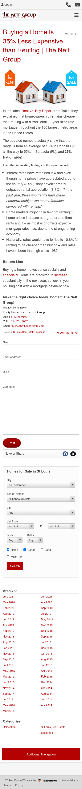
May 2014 (9, 705)
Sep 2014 (8, 693)
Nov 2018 (8, 636)
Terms (7, 785)
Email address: (12, 357)
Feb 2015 (47, 676)
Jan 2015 (8, 682)
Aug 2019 (8, 613)
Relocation (9, 727)
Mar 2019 (47, 625)
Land (48, 550)
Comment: (9, 386)
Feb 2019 (8, 631)
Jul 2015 (8, 665)
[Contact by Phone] (68, 4)
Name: (7, 342)
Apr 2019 (8, 625)
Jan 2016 (8, 648)
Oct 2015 (46, 653)
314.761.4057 (19, 321)
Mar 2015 (8, 676)
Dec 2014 (47, 682)
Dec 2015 (47, 648)
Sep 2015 (8, 659)
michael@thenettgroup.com (27, 326)
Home (14, 550)
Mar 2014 (8, 711)
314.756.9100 (19, 316)
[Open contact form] (77, 4)
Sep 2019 (47, 608)
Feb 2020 (8, 608)
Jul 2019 (46, 613)
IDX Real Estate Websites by (20, 780)
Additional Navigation (41, 754)
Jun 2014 (46, 699)
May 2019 (47, 619)
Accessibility (68, 780)
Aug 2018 (8, 642)
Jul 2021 (8, 596)
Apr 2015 (46, 671)
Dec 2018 (47, 631)
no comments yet (66, 332)
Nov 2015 (8, 653)
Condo (31, 550)
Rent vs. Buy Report (37, 110)
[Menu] (76, 15)
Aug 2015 (47, 659)
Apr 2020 (46, 602)
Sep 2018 (47, 636)
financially (10, 274)
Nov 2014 (8, 688)
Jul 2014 (8, 699)
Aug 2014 (47, 693)
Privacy (19, 785)
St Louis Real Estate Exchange (29, 331)
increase (60, 274)
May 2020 (9, 602)
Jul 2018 (46, 642)
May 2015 (9, 671)
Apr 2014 (46, 705)
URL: (6, 372)
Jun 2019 (8, 619)
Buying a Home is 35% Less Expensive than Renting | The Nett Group (36, 45)
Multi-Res (16, 557)
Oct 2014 (46, 688)
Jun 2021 (46, 596)
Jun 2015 (46, 665)
